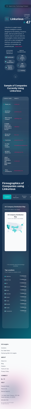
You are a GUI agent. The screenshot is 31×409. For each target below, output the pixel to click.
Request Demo (5, 386)
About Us (3, 361)
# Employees (16, 196)
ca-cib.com (17, 161)
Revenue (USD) (24, 196)
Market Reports (5, 391)
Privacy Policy (5, 371)
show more (18, 46)
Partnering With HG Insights (8, 353)
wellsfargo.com (18, 118)
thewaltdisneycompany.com (20, 145)
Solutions (3, 348)
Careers (3, 366)
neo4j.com (16, 104)
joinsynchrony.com (18, 140)
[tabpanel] (15, 265)
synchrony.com (17, 111)
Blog (2, 363)
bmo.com (16, 134)
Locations (7, 196)
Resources (4, 388)
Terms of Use (5, 368)
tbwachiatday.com (18, 170)
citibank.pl (16, 126)
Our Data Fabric (5, 350)
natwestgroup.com (18, 152)
